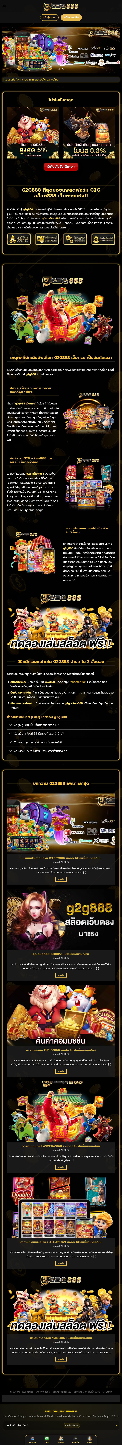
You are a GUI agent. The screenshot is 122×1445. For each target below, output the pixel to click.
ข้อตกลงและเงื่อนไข (62, 1391)
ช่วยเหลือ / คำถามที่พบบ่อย (87, 1391)
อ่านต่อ (61, 879)
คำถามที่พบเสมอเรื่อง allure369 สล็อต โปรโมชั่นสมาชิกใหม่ (61, 1242)
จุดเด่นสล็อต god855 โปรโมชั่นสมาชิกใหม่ (61, 954)
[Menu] (4, 6)
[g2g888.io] (61, 6)
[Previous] (8, 50)
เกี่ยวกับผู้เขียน (43, 1391)
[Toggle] (10, 725)
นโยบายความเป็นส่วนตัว (21, 1391)
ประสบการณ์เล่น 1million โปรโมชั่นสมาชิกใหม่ (61, 1338)
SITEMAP (107, 1391)
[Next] (113, 50)
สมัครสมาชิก (78, 682)
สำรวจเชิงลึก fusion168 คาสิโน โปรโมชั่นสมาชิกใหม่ (61, 1050)
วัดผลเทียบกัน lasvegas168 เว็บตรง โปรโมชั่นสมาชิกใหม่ (61, 1146)
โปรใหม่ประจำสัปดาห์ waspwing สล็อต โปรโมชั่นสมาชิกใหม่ (61, 858)
